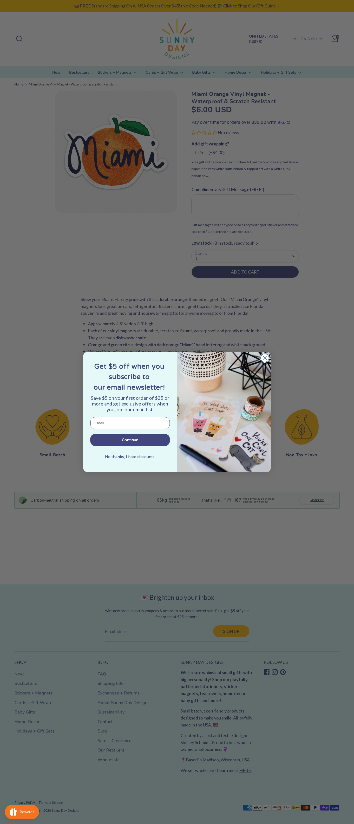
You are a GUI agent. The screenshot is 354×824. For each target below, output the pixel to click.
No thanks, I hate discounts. (130, 456)
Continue (130, 440)
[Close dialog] (265, 358)
